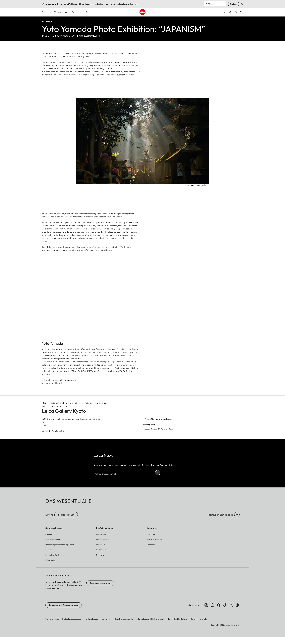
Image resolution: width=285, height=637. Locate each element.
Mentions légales (52, 619)
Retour (48, 21)
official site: (59, 380)
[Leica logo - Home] (142, 12)
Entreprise (76, 12)
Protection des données (71, 619)
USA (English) (211, 4)
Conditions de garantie (124, 619)
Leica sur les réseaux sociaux (63, 605)
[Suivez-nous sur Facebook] (218, 605)
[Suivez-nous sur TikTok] (225, 605)
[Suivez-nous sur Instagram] (206, 605)
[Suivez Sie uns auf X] (231, 605)
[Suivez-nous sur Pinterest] (237, 605)
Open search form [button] (225, 12)
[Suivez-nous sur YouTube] (212, 605)
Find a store (235, 12)
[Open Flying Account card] (230, 12)
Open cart (241, 12)
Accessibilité (107, 619)
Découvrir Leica (61, 12)
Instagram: (52, 383)
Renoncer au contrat (100, 583)
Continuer (233, 4)
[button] (237, 514)
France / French (66, 514)
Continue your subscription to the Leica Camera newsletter (157, 472)
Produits (45, 12)
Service (89, 12)
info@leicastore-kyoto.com (160, 418)
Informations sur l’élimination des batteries (154, 619)
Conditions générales (199, 619)
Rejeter (241, 4)
